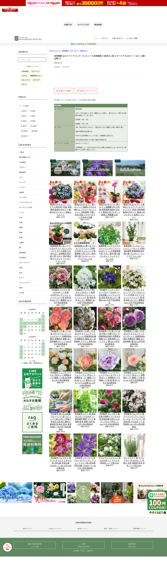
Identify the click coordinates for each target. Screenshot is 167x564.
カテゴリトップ (54, 51)
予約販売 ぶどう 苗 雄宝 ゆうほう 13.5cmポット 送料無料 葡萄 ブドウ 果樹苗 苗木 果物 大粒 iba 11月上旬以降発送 (85, 419)
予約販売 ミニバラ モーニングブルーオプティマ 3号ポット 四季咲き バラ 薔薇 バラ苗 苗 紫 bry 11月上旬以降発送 (109, 378)
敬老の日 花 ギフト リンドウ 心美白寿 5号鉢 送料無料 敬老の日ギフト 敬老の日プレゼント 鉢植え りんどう (61, 209)
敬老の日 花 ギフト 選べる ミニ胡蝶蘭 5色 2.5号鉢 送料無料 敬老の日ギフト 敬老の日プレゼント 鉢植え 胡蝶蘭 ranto (110, 209)
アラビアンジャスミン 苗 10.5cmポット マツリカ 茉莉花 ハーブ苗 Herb (110, 460)
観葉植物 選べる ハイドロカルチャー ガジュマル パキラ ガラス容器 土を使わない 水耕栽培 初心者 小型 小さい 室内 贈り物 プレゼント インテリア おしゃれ (61, 253)
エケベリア (74, 51)
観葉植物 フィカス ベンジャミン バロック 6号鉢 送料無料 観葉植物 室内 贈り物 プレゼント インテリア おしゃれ (134, 251)
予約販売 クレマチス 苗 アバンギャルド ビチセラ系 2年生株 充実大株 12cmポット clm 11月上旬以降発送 (61, 463)
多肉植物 (65, 51)
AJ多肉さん (83, 51)
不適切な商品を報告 (88, 100)
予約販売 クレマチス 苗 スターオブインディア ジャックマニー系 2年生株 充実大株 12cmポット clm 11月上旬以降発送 (85, 463)
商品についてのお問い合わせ (66, 100)
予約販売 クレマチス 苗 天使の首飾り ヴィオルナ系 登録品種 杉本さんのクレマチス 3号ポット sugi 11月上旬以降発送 (110, 419)
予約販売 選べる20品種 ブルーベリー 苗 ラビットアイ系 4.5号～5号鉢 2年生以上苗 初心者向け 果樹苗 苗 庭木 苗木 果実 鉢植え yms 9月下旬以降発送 (60, 421)
